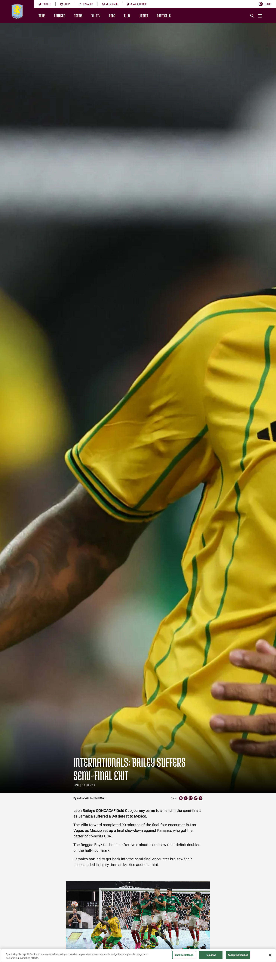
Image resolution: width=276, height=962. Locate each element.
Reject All (211, 955)
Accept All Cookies (238, 955)
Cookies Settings (184, 955)
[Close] (270, 955)
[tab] (45, 4)
